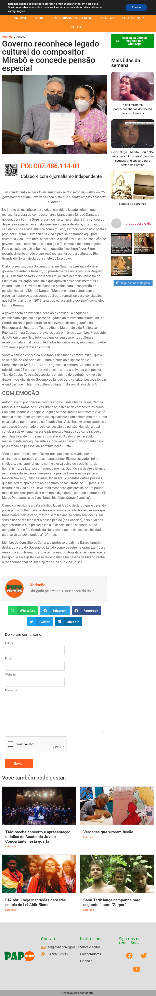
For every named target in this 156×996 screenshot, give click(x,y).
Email (9, 658)
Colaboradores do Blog (72, 18)
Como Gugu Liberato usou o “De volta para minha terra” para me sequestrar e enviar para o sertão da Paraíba (132, 158)
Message (11, 690)
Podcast (78, 27)
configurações (16, 11)
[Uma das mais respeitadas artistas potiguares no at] (121, 266)
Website (10, 674)
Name (9, 642)
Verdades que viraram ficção (108, 832)
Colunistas (131, 18)
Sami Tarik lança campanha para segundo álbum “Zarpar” (111, 902)
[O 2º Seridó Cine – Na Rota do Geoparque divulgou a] (121, 243)
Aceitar (136, 7)
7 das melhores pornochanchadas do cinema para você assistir (132, 109)
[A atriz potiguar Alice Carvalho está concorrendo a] (144, 243)
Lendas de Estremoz (132, 203)
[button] (23, 610)
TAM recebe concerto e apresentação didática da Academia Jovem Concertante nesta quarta (37, 837)
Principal (19, 18)
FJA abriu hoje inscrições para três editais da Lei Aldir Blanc (35, 902)
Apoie (39, 18)
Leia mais (10, 846)
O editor (107, 18)
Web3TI (89, 993)
